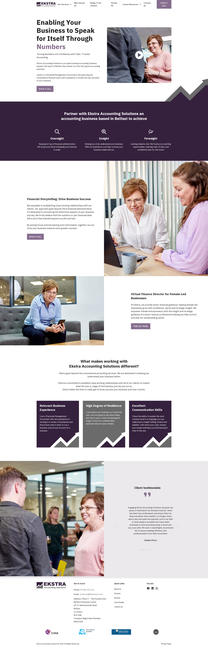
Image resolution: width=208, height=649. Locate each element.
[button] (64, 4)
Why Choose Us (79, 4)
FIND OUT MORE (140, 326)
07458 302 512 (87, 590)
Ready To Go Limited (95, 4)
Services (117, 593)
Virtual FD (114, 4)
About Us (117, 589)
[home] (46, 4)
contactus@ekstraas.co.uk (91, 594)
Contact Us (147, 4)
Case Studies (119, 602)
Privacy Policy (166, 644)
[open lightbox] (139, 55)
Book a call (164, 4)
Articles (117, 598)
